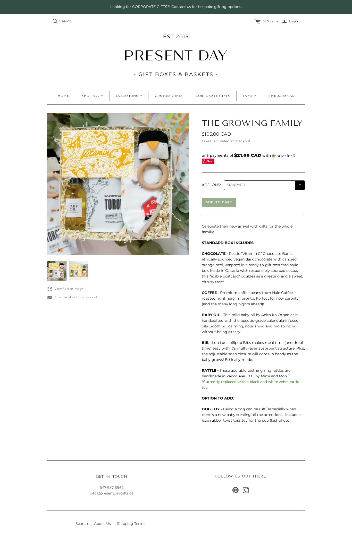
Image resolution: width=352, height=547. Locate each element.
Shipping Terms (131, 523)
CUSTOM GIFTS (169, 96)
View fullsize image (65, 289)
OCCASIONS (127, 96)
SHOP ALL (91, 96)
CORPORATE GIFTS (213, 96)
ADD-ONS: (211, 185)
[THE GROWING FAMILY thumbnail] (56, 271)
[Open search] (55, 21)
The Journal (282, 96)
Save (210, 161)
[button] (253, 155)
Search (65, 21)
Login (293, 21)
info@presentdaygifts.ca (111, 493)
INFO (247, 96)
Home (63, 96)
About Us (102, 523)
